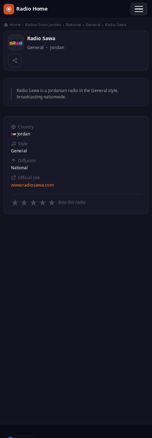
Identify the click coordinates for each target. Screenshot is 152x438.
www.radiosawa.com (32, 185)
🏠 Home (12, 24)
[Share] (15, 60)
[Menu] (139, 9)
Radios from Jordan (43, 24)
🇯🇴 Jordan (20, 134)
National (73, 24)
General (93, 24)
